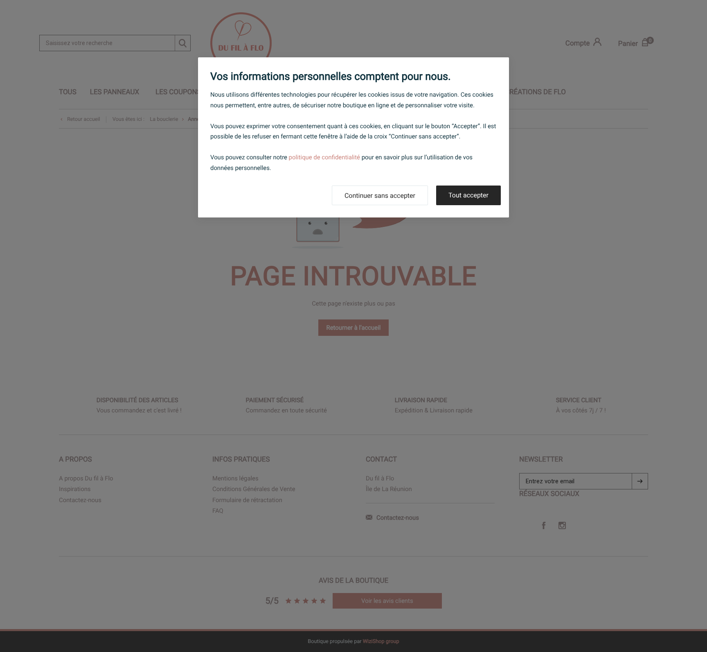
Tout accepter (468, 195)
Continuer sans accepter (379, 195)
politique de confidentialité (324, 157)
